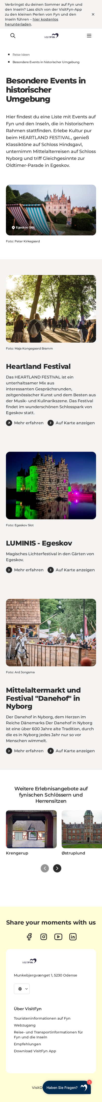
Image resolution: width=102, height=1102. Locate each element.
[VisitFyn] (29, 961)
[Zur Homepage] (51, 36)
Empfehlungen (27, 1044)
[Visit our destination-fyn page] (73, 936)
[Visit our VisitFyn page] (29, 936)
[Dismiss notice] (93, 14)
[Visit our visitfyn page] (43, 936)
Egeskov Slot (25, 227)
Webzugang (25, 1025)
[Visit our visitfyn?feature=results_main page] (58, 936)
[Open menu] (89, 36)
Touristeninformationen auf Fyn (42, 1018)
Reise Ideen (21, 54)
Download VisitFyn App (35, 1051)
